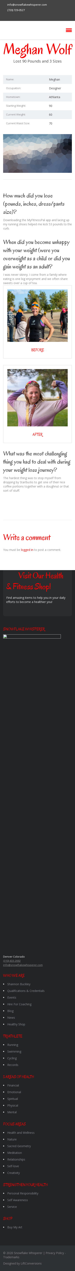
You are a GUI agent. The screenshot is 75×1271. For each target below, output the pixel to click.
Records (12, 1065)
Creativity (13, 1173)
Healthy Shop (16, 1024)
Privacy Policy (55, 1253)
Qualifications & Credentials (26, 991)
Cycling (12, 1058)
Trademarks (11, 1257)
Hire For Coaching (19, 1004)
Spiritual (12, 1099)
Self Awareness (17, 1200)
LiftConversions (31, 1263)
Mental (12, 1112)
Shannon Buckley (18, 984)
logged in (27, 550)
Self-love (13, 1166)
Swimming (14, 1051)
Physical (12, 1105)
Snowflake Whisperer (28, 1253)
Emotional (14, 1092)
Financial (13, 1085)
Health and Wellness (21, 1133)
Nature (12, 1139)
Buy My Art (14, 1227)
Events (11, 997)
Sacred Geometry (19, 1146)
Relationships (16, 1159)
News (11, 1018)
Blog (10, 1011)
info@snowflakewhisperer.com (27, 4)
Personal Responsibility (22, 1193)
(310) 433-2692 (12, 961)
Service (12, 1207)
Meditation (14, 1153)
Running (12, 1045)
